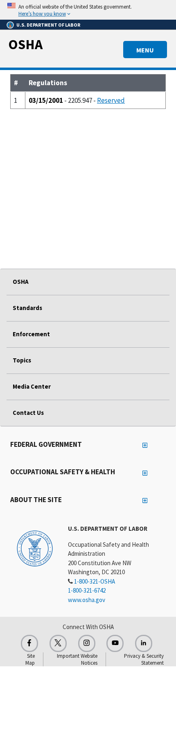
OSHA (25, 44)
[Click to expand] (88, 10)
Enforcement (31, 334)
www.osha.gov (86, 600)
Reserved (111, 100)
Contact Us (28, 413)
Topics (22, 360)
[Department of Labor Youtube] (115, 643)
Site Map (30, 659)
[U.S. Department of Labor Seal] (35, 548)
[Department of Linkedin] (143, 643)
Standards (27, 308)
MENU (145, 50)
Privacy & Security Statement (144, 659)
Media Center (32, 386)
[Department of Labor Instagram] (86, 643)
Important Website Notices (77, 659)
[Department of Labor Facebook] (29, 643)
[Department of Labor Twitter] (58, 643)
